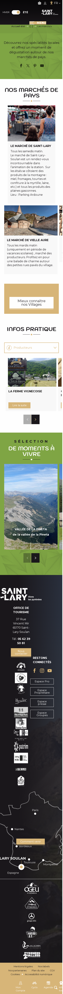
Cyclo (34, 987)
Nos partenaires (17, 970)
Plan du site (38, 970)
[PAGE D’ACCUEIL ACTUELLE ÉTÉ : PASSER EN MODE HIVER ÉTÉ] (16, 12)
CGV (52, 970)
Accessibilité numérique (38, 974)
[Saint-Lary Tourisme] (50, 12)
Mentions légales (23, 966)
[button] (27, 419)
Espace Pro (42, 681)
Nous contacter (21, 652)
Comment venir (30, 841)
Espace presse (42, 703)
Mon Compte (20, 989)
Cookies (15, 974)
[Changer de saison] (17, 12)
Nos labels (44, 966)
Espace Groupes (42, 714)
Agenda (48, 987)
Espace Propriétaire (42, 691)
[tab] (28, 348)
